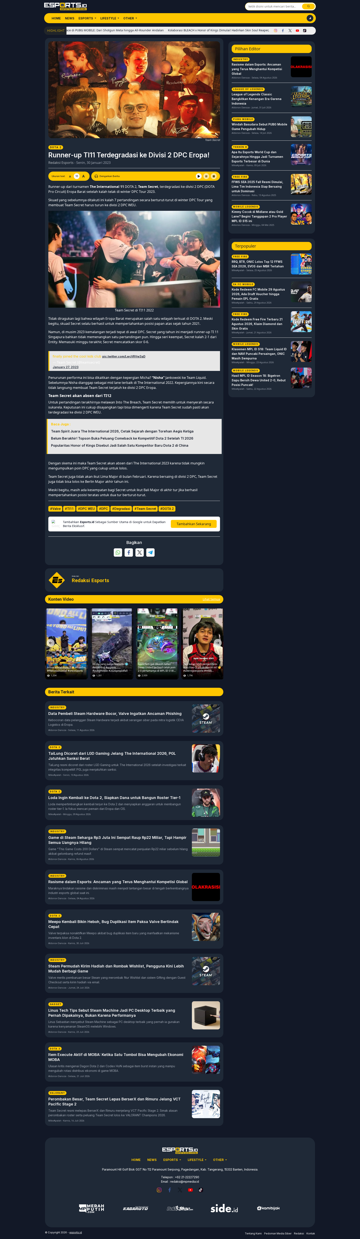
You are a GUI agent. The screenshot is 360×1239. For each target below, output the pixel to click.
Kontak (310, 1233)
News (69, 18)
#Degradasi (121, 509)
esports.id (75, 1232)
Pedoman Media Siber (277, 1233)
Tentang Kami (253, 1233)
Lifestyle (108, 18)
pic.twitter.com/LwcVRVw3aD (123, 356)
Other (129, 18)
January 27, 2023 (66, 367)
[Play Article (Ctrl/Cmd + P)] (199, 176)
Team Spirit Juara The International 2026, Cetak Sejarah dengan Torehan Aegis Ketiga (122, 431)
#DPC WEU (86, 509)
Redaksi (299, 1233)
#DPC (103, 509)
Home (56, 18)
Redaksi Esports (61, 162)
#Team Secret (145, 509)
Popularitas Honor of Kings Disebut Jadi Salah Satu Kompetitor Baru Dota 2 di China (119, 445)
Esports (86, 18)
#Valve (55, 509)
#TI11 (69, 509)
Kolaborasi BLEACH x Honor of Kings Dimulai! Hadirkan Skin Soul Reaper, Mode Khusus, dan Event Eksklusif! (205, 30)
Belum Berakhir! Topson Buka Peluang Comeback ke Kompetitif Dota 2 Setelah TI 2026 (122, 438)
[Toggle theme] (310, 18)
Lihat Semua (211, 599)
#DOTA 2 (167, 509)
